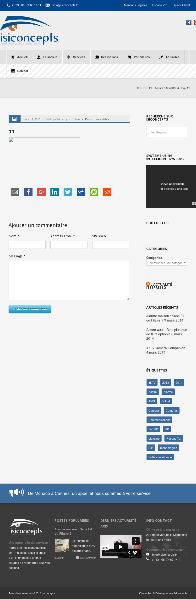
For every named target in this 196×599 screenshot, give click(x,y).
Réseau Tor (173, 438)
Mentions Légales (135, 5)
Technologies (168, 448)
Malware (154, 438)
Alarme (168, 392)
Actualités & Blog (175, 88)
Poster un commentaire (29, 309)
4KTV (152, 382)
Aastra (152, 392)
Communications (159, 420)
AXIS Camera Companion (165, 347)
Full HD (153, 429)
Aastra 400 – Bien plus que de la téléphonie (166, 331)
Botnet (166, 401)
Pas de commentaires (97, 119)
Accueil (159, 88)
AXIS (151, 401)
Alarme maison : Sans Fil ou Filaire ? (73, 531)
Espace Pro (159, 5)
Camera (153, 410)
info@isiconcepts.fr (65, 5)
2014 (179, 382)
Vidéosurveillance (160, 457)
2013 (165, 382)
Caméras (172, 410)
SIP (150, 448)
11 (11, 131)
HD (167, 429)
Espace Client (181, 5)
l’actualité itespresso (159, 286)
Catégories (154, 257)
